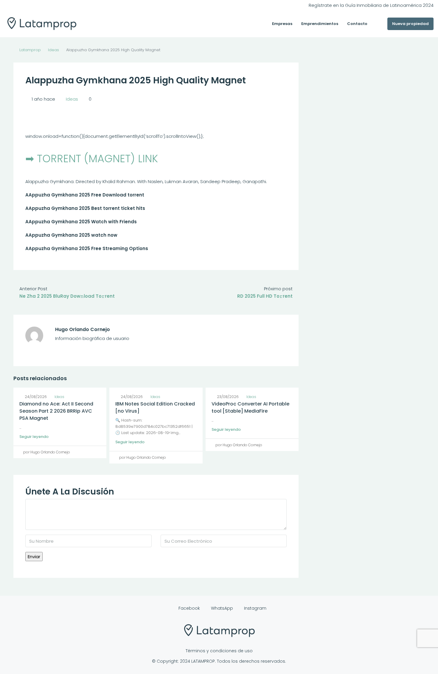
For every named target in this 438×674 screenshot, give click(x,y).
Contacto (357, 23)
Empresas (282, 23)
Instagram (254, 608)
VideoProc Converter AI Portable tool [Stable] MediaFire (250, 407)
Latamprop (30, 50)
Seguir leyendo (34, 436)
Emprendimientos (319, 23)
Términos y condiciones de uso (219, 651)
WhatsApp (222, 608)
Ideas (53, 50)
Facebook (189, 608)
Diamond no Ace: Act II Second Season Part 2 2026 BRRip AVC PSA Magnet (56, 411)
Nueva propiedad (410, 23)
